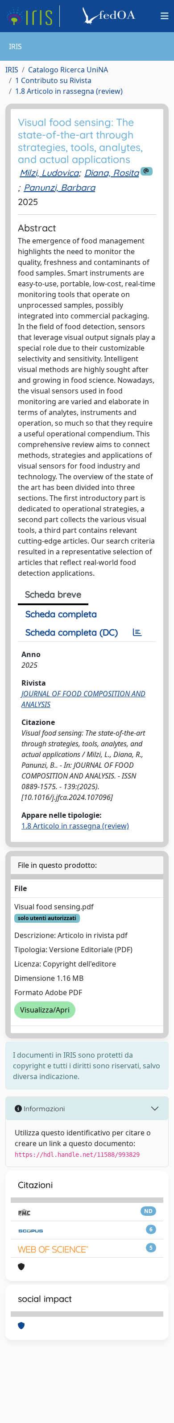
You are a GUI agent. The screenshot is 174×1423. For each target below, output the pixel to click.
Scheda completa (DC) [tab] (71, 632)
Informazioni (43, 1108)
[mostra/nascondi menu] (165, 16)
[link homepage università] (110, 16)
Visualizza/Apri (45, 1010)
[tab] (137, 632)
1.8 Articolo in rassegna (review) (69, 91)
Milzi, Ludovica (49, 172)
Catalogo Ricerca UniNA (68, 70)
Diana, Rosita (111, 172)
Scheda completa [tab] (61, 613)
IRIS (11, 70)
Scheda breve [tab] (53, 594)
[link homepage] (32, 16)
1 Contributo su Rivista (53, 80)
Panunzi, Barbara (59, 187)
